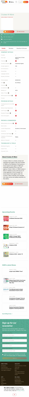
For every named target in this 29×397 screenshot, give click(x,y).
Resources (17, 368)
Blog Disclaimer (19, 381)
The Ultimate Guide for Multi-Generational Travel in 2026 (16, 290)
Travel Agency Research (19, 371)
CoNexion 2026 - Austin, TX (16, 254)
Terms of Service (22, 355)
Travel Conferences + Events (20, 365)
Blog (16, 370)
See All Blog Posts (6, 313)
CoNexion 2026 (13, 245)
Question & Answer (22, 48)
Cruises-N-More (7, 15)
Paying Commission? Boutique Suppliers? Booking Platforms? (16, 308)
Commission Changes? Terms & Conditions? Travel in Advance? (17, 299)
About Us (3, 378)
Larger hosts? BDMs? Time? (16, 271)
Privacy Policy (12, 355)
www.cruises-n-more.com (7, 17)
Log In (2, 384)
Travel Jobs (17, 367)
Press (2, 381)
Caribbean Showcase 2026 (15, 218)
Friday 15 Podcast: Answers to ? (16, 227)
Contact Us (3, 380)
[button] (11, 2)
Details (3, 48)
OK (14, 394)
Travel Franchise (4, 367)
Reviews (11, 48)
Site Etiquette (3, 383)
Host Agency (3, 365)
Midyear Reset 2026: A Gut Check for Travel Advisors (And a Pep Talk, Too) (17, 281)
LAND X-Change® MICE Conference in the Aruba (15, 237)
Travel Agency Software (6, 370)
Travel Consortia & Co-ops (6, 368)
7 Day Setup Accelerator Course (19, 374)
